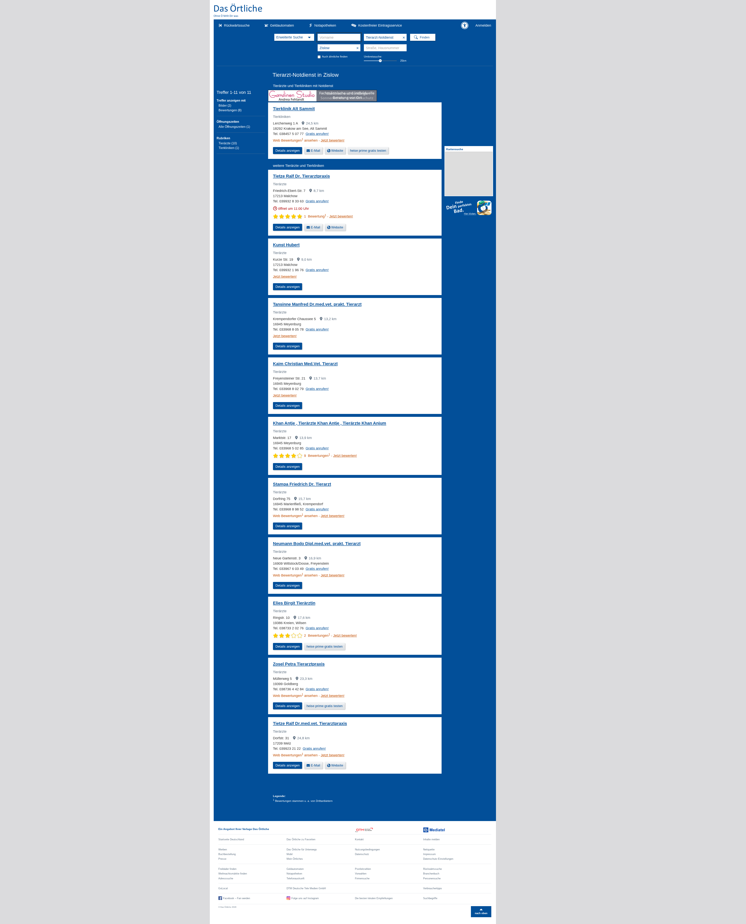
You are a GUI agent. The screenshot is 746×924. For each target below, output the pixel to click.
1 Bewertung (315, 216)
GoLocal (223, 888)
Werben (222, 849)
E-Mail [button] (315, 150)
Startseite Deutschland (231, 839)
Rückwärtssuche (237, 25)
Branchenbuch (431, 873)
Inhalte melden (431, 839)
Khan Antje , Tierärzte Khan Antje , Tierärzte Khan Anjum (329, 423)
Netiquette (429, 849)
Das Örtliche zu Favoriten (301, 839)
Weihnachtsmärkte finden (232, 873)
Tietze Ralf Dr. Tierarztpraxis (301, 176)
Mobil (290, 854)
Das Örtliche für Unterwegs (302, 849)
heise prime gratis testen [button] (368, 150)
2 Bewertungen (317, 635)
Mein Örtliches (295, 858)
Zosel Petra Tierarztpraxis (299, 664)
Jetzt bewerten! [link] (332, 140)
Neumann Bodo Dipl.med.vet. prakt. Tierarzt (317, 543)
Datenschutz (362, 854)
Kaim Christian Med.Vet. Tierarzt (305, 363)
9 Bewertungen (317, 455)
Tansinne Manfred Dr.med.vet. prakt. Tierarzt (317, 304)
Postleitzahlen (363, 868)
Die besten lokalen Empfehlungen (374, 898)
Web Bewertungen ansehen (295, 140)
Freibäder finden (227, 868)
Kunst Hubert (286, 244)
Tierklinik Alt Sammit (294, 108)
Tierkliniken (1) (229, 148)
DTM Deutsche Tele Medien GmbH (306, 888)
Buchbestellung (227, 854)
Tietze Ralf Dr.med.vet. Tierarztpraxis (310, 723)
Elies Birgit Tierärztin (294, 603)
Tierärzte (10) (228, 143)
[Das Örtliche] (238, 10)
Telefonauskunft (295, 878)
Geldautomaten (282, 25)
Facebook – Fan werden (236, 898)
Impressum (429, 854)
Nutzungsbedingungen (367, 849)
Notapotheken (325, 25)
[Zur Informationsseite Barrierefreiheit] (465, 25)
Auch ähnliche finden (335, 56)
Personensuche (432, 878)
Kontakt (359, 839)
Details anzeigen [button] (287, 150)
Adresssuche (225, 878)
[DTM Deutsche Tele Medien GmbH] (389, 829)
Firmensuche (362, 878)
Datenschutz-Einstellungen (438, 858)
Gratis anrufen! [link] (317, 134)
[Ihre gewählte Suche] (294, 37)
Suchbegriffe (430, 898)
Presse (222, 858)
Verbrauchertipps (432, 888)
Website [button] (337, 150)
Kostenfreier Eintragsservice (380, 25)
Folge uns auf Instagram (305, 898)
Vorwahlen (360, 873)
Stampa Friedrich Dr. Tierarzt (302, 484)
